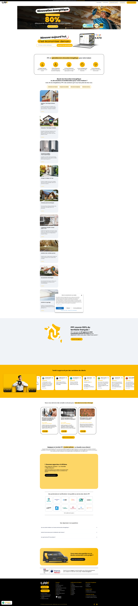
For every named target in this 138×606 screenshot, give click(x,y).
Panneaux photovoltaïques (47, 202)
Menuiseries (88, 586)
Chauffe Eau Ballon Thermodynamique (45, 154)
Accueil (57, 584)
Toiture (72, 584)
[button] (81, 295)
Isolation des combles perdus (48, 253)
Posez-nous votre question (77, 559)
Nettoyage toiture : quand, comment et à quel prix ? (86, 418)
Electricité (73, 587)
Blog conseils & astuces (60, 593)
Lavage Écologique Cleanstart (91, 597)
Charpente (73, 589)
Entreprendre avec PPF (114, 2)
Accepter (60, 308)
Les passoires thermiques (47, 277)
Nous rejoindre (45, 590)
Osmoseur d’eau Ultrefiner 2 (91, 595)
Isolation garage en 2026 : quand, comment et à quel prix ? (68, 418)
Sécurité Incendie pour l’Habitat (76, 586)
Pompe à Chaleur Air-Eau (47, 178)
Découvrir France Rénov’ (60, 590)
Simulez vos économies (131, 2)
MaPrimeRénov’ (59, 589)
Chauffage (88, 584)
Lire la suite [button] (54, 388)
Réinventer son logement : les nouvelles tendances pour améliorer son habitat (48, 419)
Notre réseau (99, 2)
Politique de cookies (64, 310)
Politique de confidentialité (72, 310)
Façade (72, 590)
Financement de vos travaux (61, 587)
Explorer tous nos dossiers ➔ (68, 437)
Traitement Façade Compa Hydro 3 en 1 (47, 228)
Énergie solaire (89, 590)
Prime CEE (58, 591)
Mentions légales (44, 593)
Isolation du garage (45, 302)
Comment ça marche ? (51, 475)
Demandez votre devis (81, 0)
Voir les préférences (77, 308)
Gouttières (73, 593)
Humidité (72, 591)
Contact (57, 594)
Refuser (68, 308)
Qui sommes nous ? (59, 585)
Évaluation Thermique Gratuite (48, 128)
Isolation (87, 585)
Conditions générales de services (45, 597)
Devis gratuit (122, 2)
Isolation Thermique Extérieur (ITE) (48, 104)
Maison (72, 594)
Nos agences (58, 586)
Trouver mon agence (76, 339)
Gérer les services (59, 304)
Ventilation (73, 585)
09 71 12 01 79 (105, 2)
